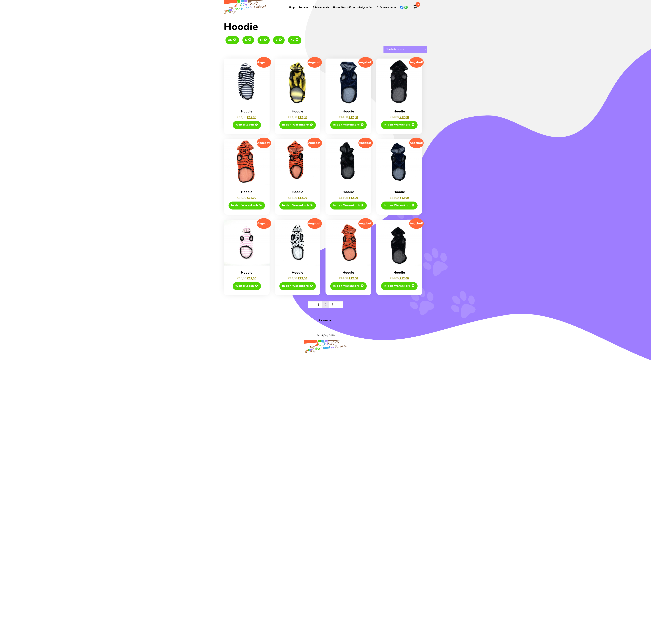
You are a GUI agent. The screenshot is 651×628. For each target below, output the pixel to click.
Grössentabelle (386, 7)
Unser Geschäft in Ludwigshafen (352, 7)
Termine (304, 7)
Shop (291, 7)
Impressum (325, 320)
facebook (400, 7)
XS (230, 40)
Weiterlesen (244, 125)
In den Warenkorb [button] (295, 125)
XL (292, 40)
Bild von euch (321, 7)
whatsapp (404, 7)
